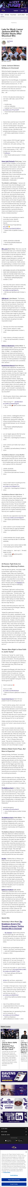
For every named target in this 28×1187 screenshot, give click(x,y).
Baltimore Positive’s (7, 889)
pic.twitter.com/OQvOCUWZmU (12, 228)
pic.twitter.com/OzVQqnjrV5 (16, 517)
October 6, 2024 (7, 244)
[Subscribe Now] (14, 1076)
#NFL (24, 969)
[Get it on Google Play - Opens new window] (19, 1141)
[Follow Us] (14, 1117)
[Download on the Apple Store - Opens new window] (8, 1140)
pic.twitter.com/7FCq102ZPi (11, 110)
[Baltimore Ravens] (14, 1147)
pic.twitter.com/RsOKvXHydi (11, 690)
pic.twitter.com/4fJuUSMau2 (11, 1015)
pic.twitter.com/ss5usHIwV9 (11, 809)
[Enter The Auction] (14, 1103)
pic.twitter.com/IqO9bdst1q (10, 290)
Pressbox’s (20, 582)
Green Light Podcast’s (8, 161)
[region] (14, 1168)
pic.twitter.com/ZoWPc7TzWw (11, 971)
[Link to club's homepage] (3, 10)
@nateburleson (19, 401)
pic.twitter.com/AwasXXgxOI (11, 403)
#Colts (5, 980)
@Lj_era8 (5, 226)
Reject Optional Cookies (14, 1179)
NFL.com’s (5, 249)
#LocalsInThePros (18, 969)
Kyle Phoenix (10, 41)
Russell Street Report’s (8, 365)
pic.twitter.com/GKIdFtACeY (11, 995)
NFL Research (8, 932)
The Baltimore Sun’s (7, 788)
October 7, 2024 (7, 556)
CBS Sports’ (5, 298)
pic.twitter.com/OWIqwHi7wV (11, 486)
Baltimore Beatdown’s (8, 345)
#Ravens (7, 153)
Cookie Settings (14, 1175)
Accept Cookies (14, 1184)
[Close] (26, 1152)
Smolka (4, 858)
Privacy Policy (6, 1172)
